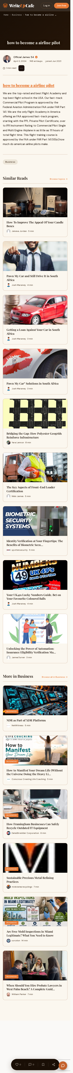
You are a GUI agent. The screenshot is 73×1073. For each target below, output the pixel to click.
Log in (46, 5)
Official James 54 (23, 57)
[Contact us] (63, 1065)
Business (17, 15)
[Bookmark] (43, 1064)
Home (6, 15)
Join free (61, 5)
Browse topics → (59, 179)
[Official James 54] (7, 59)
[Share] (53, 1064)
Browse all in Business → (55, 677)
